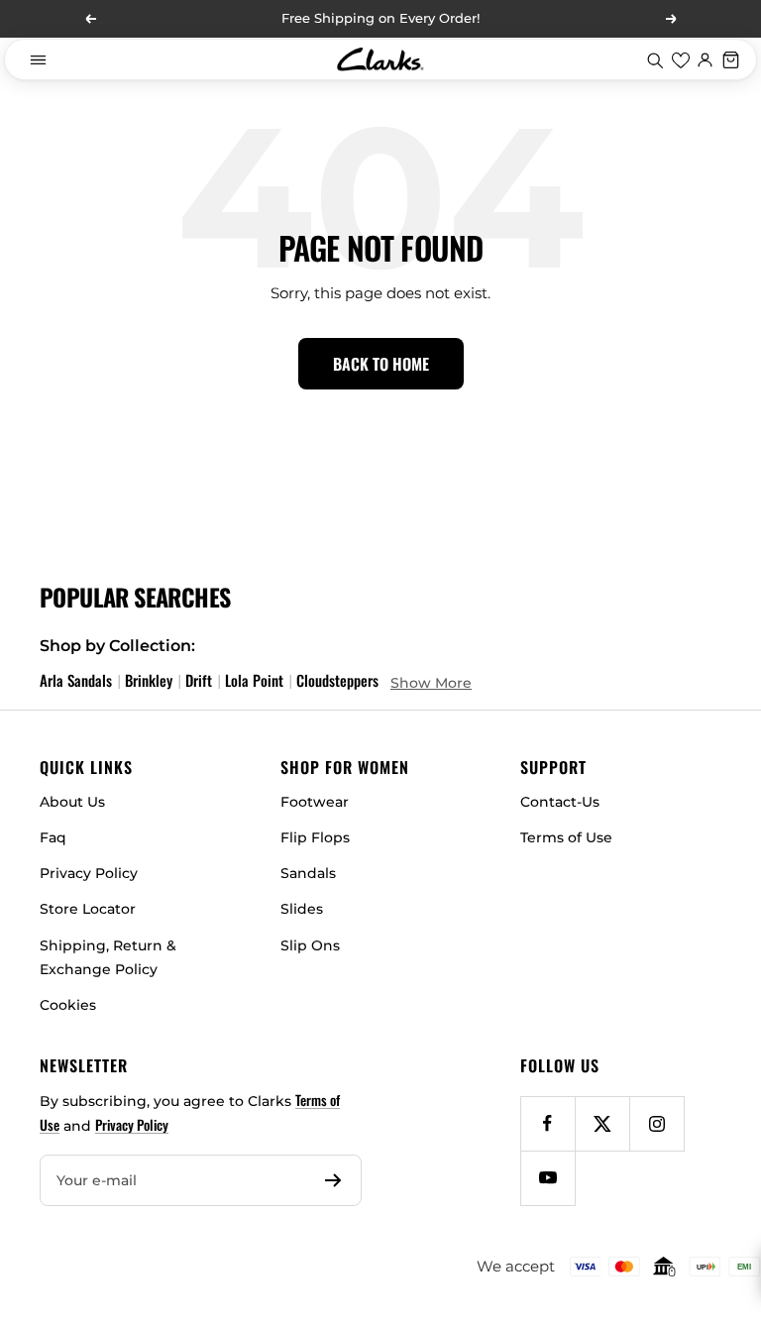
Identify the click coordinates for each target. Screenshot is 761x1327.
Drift (198, 680)
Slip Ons (310, 945)
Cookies (68, 1005)
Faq (53, 837)
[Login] (705, 59)
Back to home (381, 364)
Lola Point (254, 680)
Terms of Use (566, 837)
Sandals (308, 873)
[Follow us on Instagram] (656, 1123)
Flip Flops (315, 837)
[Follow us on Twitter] (602, 1123)
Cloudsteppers (337, 680)
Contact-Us (559, 802)
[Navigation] (37, 59)
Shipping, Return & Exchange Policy (108, 957)
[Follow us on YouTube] (547, 1178)
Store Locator (88, 909)
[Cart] (731, 59)
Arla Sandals (76, 680)
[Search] (655, 59)
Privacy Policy (89, 873)
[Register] (333, 1180)
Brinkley (148, 680)
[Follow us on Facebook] (547, 1123)
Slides (301, 909)
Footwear (314, 802)
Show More (431, 683)
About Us (72, 802)
